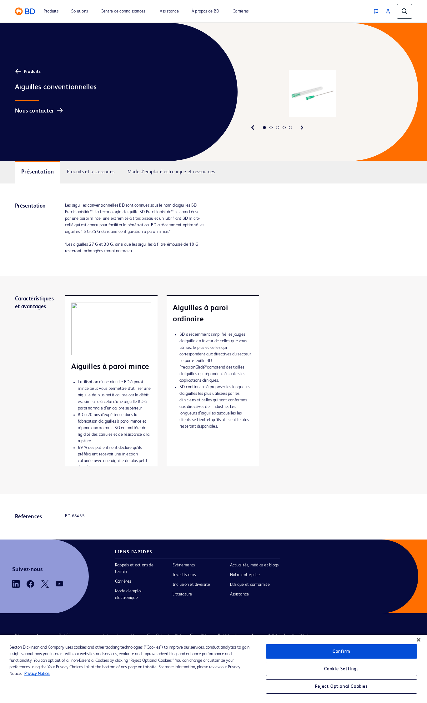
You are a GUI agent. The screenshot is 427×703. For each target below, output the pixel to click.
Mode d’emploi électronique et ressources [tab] (171, 171)
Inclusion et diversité (191, 584)
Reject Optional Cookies (341, 686)
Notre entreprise (245, 575)
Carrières (123, 581)
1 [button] (264, 127)
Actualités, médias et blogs (254, 565)
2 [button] (271, 127)
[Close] (418, 640)
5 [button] (290, 127)
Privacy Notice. (37, 673)
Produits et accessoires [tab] (91, 171)
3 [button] (277, 127)
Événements (184, 565)
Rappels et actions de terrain (134, 568)
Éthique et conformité (250, 584)
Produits (32, 71)
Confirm (341, 651)
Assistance (239, 594)
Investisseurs (184, 575)
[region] (213, 669)
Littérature (182, 594)
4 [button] (284, 127)
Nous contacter (34, 111)
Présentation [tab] (37, 172)
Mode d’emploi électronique (128, 594)
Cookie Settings (341, 669)
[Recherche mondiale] (404, 11)
